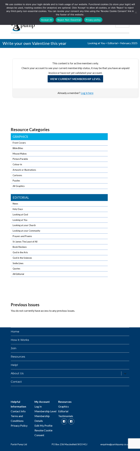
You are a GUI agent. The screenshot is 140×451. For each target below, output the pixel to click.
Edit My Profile (43, 425)
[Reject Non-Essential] (135, 12)
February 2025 (128, 43)
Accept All (46, 19)
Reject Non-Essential (69, 19)
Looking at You (96, 43)
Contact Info (18, 411)
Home (15, 331)
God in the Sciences (22, 257)
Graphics (20, 136)
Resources (18, 356)
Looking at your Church (24, 225)
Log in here (87, 92)
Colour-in (17, 164)
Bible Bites (18, 148)
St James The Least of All (25, 241)
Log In (38, 406)
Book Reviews (20, 247)
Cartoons (17, 175)
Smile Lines (18, 263)
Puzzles (16, 180)
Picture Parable (20, 159)
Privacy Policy (19, 425)
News (15, 203)
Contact (16, 381)
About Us (17, 373)
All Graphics (19, 186)
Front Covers (19, 142)
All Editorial (18, 274)
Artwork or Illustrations (24, 169)
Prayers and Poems (22, 236)
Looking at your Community (26, 230)
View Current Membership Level (75, 78)
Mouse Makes (20, 153)
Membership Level (45, 411)
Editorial (113, 43)
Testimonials (65, 416)
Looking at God (20, 214)
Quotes (16, 268)
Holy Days (18, 209)
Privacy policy (93, 19)
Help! (14, 365)
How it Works (20, 340)
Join (13, 348)
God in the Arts (20, 252)
